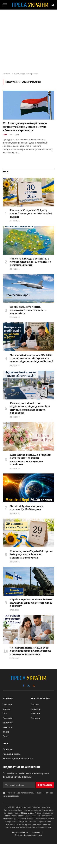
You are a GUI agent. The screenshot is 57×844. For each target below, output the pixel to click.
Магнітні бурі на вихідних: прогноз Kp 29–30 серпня (27, 508)
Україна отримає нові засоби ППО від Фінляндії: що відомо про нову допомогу (31, 602)
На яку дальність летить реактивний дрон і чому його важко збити (28, 310)
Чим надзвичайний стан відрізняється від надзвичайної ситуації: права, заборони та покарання (30, 408)
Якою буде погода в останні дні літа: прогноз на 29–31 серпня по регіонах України (30, 262)
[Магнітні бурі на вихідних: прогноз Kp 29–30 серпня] (28, 487)
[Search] (52, 4)
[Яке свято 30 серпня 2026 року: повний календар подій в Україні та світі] (28, 192)
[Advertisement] (28, 41)
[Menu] (5, 4)
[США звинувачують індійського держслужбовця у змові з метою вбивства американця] (28, 105)
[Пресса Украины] (30, 5)
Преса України (28, 813)
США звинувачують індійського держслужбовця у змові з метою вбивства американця (25, 126)
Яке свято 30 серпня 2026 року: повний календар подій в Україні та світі (31, 213)
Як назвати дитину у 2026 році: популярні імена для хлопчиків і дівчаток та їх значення (30, 651)
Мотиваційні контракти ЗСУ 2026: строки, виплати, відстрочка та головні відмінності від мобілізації (31, 358)
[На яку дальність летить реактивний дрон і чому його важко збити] (28, 288)
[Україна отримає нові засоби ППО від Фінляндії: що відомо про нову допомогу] (28, 581)
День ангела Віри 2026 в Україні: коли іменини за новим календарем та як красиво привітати (30, 459)
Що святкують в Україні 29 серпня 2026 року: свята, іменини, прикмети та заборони (31, 554)
